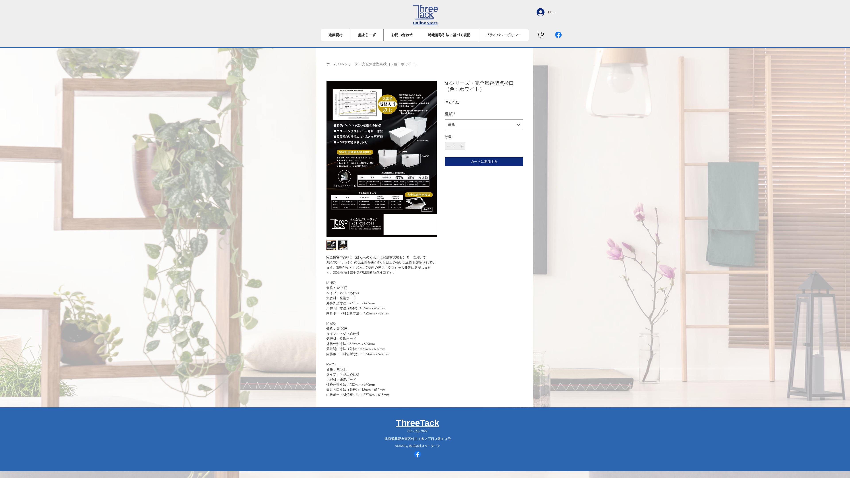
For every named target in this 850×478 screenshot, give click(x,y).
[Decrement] (448, 146)
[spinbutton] (455, 146)
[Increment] (462, 146)
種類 (450, 114)
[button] (541, 35)
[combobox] (484, 124)
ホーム (331, 64)
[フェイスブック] (558, 35)
